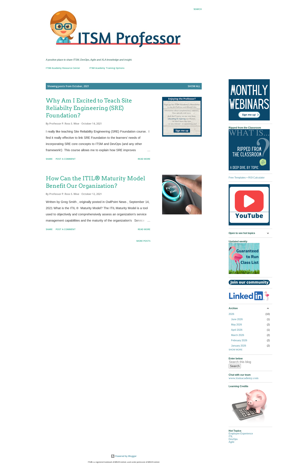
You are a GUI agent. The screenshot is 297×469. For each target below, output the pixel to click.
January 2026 (238, 345)
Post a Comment (66, 158)
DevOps (233, 439)
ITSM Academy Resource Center (63, 68)
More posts (143, 240)
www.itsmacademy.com (243, 378)
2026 (231, 314)
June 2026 (237, 319)
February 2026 (239, 340)
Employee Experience (241, 433)
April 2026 (236, 330)
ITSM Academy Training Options (106, 68)
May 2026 (236, 324)
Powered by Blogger (126, 456)
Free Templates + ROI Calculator (247, 177)
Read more (144, 158)
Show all (194, 86)
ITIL (231, 436)
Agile (231, 442)
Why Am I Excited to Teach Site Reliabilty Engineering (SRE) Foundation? (89, 108)
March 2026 (237, 335)
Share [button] (49, 158)
